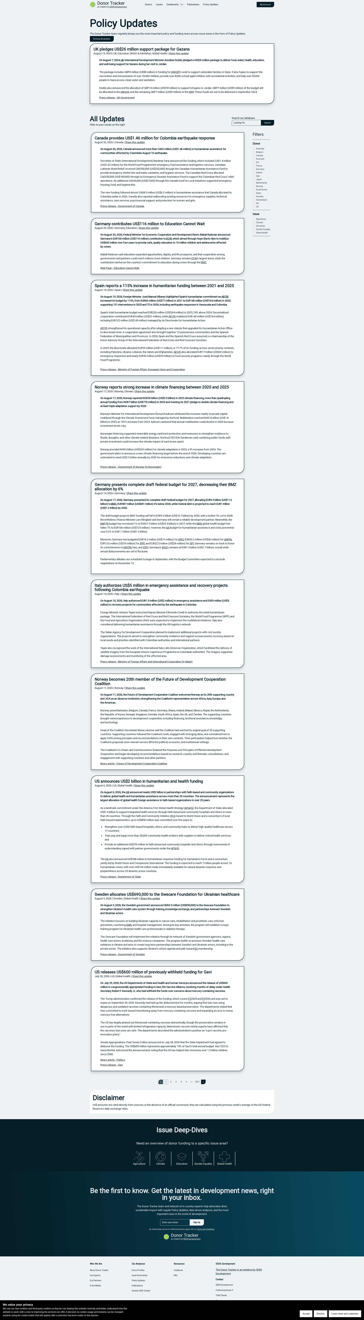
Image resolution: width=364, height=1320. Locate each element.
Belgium (259, 152)
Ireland (259, 172)
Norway (259, 186)
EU (196, 948)
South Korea (261, 189)
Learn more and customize (345, 1313)
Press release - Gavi (111, 1064)
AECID (225, 296)
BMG (199, 523)
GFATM (127, 547)
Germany (260, 169)
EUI (257, 162)
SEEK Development (118, 7)
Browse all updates (101, 39)
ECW (169, 238)
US (127, 792)
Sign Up (196, 1222)
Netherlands (261, 183)
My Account (265, 4)
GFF (192, 543)
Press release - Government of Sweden (122, 954)
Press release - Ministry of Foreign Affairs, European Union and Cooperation (142, 369)
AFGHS (189, 808)
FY (189, 998)
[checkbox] (254, 149)
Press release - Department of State (120, 876)
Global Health (262, 233)
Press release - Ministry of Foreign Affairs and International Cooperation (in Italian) (146, 661)
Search (267, 123)
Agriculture (261, 219)
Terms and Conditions (205, 1229)
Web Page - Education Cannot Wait (119, 268)
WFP (191, 91)
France (259, 166)
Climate (259, 222)
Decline (320, 1313)
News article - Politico (112, 1059)
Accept (306, 1313)
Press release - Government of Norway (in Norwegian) (130, 466)
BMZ (203, 262)
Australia (260, 149)
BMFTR (104, 523)
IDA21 (165, 547)
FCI (173, 815)
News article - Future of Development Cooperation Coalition (133, 763)
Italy (258, 176)
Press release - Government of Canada (122, 206)
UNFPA (228, 539)
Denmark (260, 159)
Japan (259, 179)
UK (122, 60)
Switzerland (261, 200)
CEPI (145, 547)
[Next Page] (203, 1082)
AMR (129, 924)
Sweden (259, 196)
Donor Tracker (111, 3)
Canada (259, 155)
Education (260, 226)
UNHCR (125, 91)
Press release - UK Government (117, 97)
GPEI (181, 539)
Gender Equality (263, 229)
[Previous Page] (160, 1082)
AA (167, 527)
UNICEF (175, 72)
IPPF (142, 543)
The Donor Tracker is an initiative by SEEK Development (239, 1271)
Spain (258, 193)
